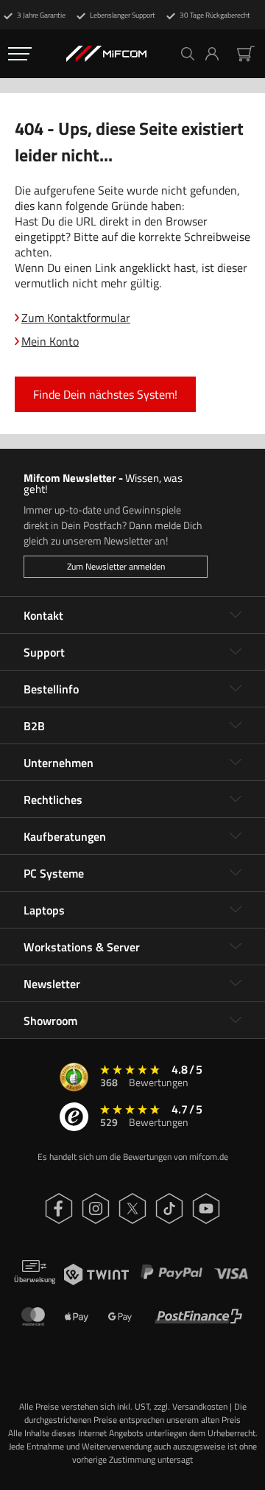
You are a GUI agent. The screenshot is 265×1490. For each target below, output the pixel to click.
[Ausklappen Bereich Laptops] (235, 910)
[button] (217, 53)
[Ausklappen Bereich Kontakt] (235, 615)
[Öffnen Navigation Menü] (20, 54)
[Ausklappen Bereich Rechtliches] (235, 799)
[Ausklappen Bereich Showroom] (235, 1020)
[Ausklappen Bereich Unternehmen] (235, 762)
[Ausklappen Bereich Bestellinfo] (235, 689)
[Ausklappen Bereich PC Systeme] (235, 873)
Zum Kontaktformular (75, 317)
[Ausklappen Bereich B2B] (235, 725)
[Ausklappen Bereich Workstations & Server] (235, 946)
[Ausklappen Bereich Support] (235, 652)
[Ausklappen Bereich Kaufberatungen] (235, 836)
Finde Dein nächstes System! (105, 394)
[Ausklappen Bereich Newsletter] (235, 983)
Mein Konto (50, 341)
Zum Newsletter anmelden (116, 566)
